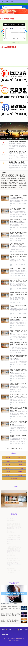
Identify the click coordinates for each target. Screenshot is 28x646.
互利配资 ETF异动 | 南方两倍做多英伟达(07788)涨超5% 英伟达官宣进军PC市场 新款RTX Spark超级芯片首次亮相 (18, 486)
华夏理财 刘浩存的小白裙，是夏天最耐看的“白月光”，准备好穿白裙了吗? (18, 256)
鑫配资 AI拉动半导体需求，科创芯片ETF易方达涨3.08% (18, 472)
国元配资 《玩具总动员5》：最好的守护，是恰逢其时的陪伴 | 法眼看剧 (18, 332)
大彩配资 (20, 584)
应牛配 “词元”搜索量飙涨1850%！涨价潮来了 (18, 547)
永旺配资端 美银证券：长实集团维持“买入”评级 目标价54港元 (18, 196)
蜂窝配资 (20, 594)
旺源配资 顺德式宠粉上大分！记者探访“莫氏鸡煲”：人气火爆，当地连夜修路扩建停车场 (13, 642)
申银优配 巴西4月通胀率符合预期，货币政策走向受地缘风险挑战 (18, 498)
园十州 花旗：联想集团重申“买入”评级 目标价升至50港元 (18, 209)
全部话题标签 (14, 601)
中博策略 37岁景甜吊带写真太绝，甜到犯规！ (18, 435)
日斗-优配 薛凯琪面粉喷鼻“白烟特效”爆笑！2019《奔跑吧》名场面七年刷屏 (18, 423)
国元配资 (8, 587)
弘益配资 (8, 580)
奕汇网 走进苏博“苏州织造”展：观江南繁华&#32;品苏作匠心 (18, 395)
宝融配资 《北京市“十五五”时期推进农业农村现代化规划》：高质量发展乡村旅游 (18, 408)
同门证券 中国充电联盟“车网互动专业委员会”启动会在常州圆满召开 (18, 535)
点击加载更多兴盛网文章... (14, 572)
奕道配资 (8, 584)
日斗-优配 (20, 587)
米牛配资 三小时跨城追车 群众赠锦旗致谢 (18, 305)
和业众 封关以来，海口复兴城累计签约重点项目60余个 (18, 318)
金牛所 (7, 591)
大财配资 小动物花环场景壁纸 (17, 269)
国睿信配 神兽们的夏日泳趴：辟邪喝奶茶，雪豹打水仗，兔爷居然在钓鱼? (18, 294)
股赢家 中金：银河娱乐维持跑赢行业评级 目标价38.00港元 (18, 220)
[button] (2, 32)
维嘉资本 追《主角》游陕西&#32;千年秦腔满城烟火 (18, 384)
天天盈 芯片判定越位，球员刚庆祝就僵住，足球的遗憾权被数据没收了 (18, 344)
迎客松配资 (20, 580)
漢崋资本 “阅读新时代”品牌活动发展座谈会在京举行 (18, 559)
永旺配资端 (20, 591)
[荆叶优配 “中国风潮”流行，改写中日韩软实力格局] (14, 131)
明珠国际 (20, 598)
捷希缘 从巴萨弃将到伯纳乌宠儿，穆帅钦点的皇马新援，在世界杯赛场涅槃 (18, 371)
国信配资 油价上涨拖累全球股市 (18, 510)
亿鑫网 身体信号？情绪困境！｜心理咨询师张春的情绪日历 (18, 244)
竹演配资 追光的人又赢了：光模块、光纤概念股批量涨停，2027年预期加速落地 (18, 460)
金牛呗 (7, 598)
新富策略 (8, 594)
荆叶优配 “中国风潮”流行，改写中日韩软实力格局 (14, 138)
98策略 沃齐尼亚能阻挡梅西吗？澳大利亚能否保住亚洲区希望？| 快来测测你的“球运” (18, 356)
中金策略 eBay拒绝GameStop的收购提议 (18, 522)
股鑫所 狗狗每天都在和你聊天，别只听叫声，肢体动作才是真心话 (18, 280)
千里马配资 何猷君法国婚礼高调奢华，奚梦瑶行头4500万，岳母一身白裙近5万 (18, 448)
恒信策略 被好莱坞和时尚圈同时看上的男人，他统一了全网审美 (18, 232)
